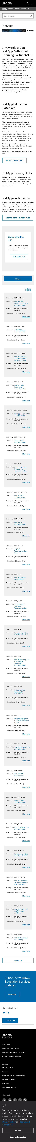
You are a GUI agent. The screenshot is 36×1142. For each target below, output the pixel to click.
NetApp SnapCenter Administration (22, 415)
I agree (18, 1130)
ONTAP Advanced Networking (21, 939)
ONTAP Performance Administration (22, 748)
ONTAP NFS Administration (20, 523)
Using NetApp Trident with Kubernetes (19, 692)
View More (18, 960)
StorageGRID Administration (20, 441)
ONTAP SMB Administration (20, 496)
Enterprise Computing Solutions (13, 1052)
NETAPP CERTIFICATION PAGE (18, 218)
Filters (18, 279)
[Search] (31, 16)
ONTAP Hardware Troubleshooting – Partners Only (21, 882)
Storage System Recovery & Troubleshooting (20, 469)
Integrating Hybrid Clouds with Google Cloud (21, 720)
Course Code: (10, 298)
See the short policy (18, 1137)
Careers (5, 1072)
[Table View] (29, 289)
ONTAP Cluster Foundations (20, 578)
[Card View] (26, 289)
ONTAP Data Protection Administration (20, 387)
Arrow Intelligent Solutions (12, 1056)
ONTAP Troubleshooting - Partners (21, 551)
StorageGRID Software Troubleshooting (20, 606)
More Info (26, 317)
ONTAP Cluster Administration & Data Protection (20, 358)
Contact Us (10, 1020)
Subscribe (12, 994)
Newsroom (6, 1083)
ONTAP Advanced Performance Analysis (21, 911)
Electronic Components (10, 1048)
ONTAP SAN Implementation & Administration (21, 303)
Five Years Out (7, 1068)
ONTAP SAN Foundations (19, 775)
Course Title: (10, 301)
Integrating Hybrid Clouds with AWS (21, 855)
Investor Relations (8, 1079)
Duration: (10, 313)
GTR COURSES (19, 257)
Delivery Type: (10, 308)
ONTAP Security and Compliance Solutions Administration (21, 662)
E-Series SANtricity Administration (21, 828)
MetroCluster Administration (20, 801)
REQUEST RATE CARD (14, 160)
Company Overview (9, 1087)
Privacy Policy (9, 1121)
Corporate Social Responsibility (13, 1076)
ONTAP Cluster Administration (20, 331)
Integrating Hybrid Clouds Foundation (21, 634)
